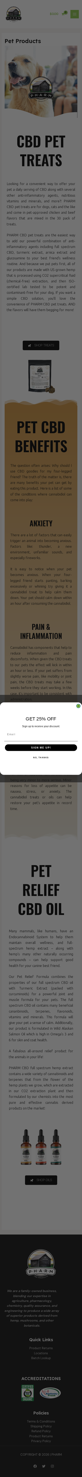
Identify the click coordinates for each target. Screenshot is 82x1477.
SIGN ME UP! (41, 747)
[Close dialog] (78, 706)
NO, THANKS (41, 757)
